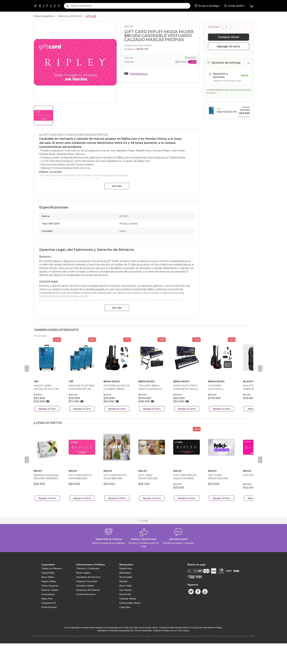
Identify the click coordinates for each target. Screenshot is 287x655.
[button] (251, 5)
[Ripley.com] (49, 6)
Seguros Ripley (48, 581)
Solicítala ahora (138, 73)
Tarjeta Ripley (47, 573)
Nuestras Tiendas (49, 590)
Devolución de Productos (88, 590)
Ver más (117, 186)
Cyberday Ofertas (127, 598)
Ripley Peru (46, 598)
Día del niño (125, 594)
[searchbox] (130, 6)
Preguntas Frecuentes (86, 581)
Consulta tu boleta (85, 585)
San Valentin (125, 590)
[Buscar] (67, 6)
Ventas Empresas (49, 585)
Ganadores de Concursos (88, 577)
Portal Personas (49, 607)
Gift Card (91, 16)
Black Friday (125, 585)
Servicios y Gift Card (69, 16)
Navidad (123, 581)
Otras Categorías (43, 16)
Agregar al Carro (47, 408)
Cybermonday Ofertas (130, 603)
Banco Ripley (47, 577)
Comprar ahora (228, 37)
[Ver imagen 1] (43, 115)
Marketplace (125, 573)
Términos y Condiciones (87, 568)
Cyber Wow (124, 607)
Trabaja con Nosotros (51, 568)
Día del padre (125, 577)
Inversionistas (48, 594)
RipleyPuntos (125, 568)
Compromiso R (48, 603)
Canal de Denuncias (86, 594)
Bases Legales (83, 573)
